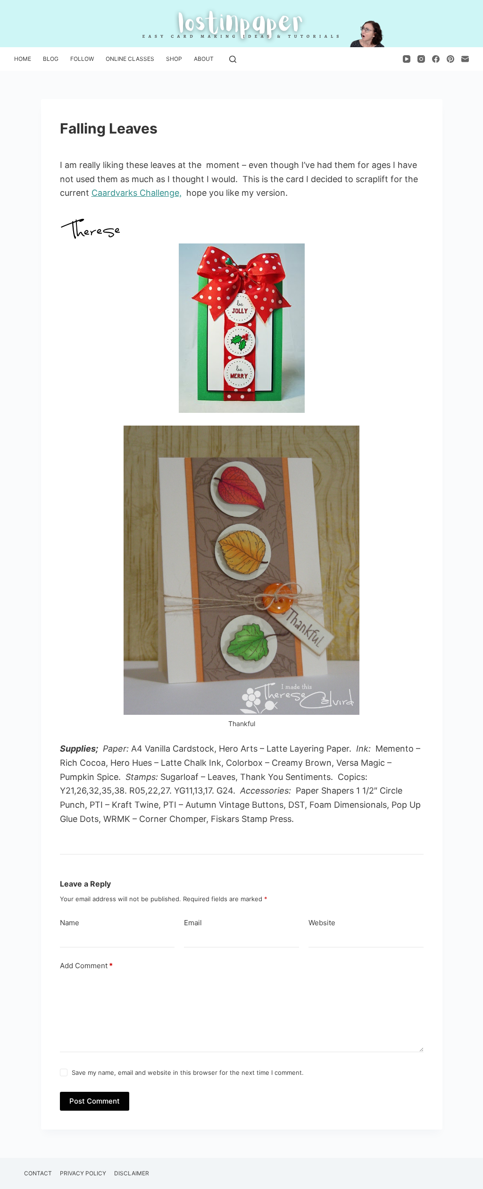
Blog (50, 58)
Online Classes (130, 58)
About (204, 58)
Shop (174, 58)
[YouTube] (406, 59)
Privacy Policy (83, 1173)
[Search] (232, 59)
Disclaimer (131, 1173)
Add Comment (86, 965)
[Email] (465, 59)
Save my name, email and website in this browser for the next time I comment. (188, 1072)
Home (22, 58)
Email (193, 922)
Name (69, 922)
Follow (82, 58)
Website (321, 922)
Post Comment (94, 1101)
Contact (38, 1173)
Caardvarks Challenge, (137, 193)
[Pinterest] (450, 59)
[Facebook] (436, 59)
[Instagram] (421, 59)
